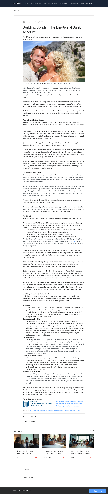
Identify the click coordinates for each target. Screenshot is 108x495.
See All (92, 431)
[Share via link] (36, 416)
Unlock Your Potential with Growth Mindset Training (53, 452)
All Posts (16, 10)
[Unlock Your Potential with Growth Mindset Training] (54, 441)
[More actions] (84, 22)
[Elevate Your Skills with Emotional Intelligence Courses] (26, 441)
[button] (91, 10)
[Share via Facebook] (23, 416)
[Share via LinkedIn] (32, 416)
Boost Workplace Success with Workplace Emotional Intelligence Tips (80, 452)
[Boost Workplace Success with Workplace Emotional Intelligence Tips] (81, 441)
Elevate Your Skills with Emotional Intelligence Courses (24, 452)
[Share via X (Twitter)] (28, 416)
